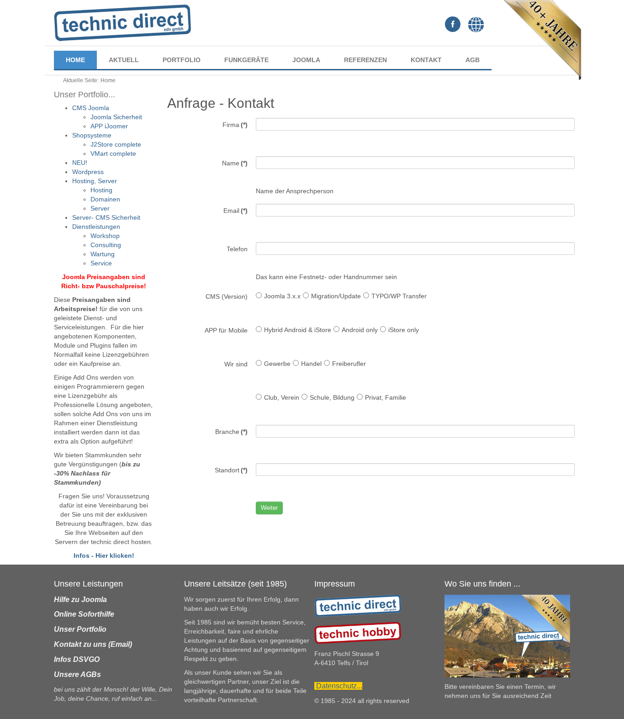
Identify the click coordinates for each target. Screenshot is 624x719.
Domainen (105, 199)
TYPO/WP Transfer (399, 296)
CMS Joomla (90, 107)
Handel (311, 363)
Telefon (237, 249)
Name (235, 163)
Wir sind (236, 364)
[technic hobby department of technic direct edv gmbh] (357, 632)
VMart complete (113, 153)
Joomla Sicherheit (116, 117)
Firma (235, 124)
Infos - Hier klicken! (104, 555)
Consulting (105, 244)
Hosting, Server (94, 181)
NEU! (79, 162)
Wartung (102, 254)
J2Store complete (115, 144)
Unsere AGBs (77, 674)
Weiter (269, 507)
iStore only (403, 329)
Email (235, 210)
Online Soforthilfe (84, 614)
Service (101, 263)
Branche (231, 431)
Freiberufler (349, 363)
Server (100, 208)
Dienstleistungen (96, 226)
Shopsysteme (91, 135)
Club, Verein (281, 397)
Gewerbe (277, 363)
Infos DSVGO (77, 659)
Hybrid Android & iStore (297, 329)
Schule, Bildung (332, 397)
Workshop (105, 235)
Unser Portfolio (80, 629)
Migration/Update (336, 296)
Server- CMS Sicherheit (106, 217)
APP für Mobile (226, 330)
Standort (231, 470)
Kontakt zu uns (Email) (93, 644)
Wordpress (88, 171)
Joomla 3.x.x (282, 296)
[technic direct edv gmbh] (357, 605)
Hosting (101, 190)
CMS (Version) (227, 296)
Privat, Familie (385, 397)
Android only (360, 329)
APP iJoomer (109, 126)
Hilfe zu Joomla (80, 599)
